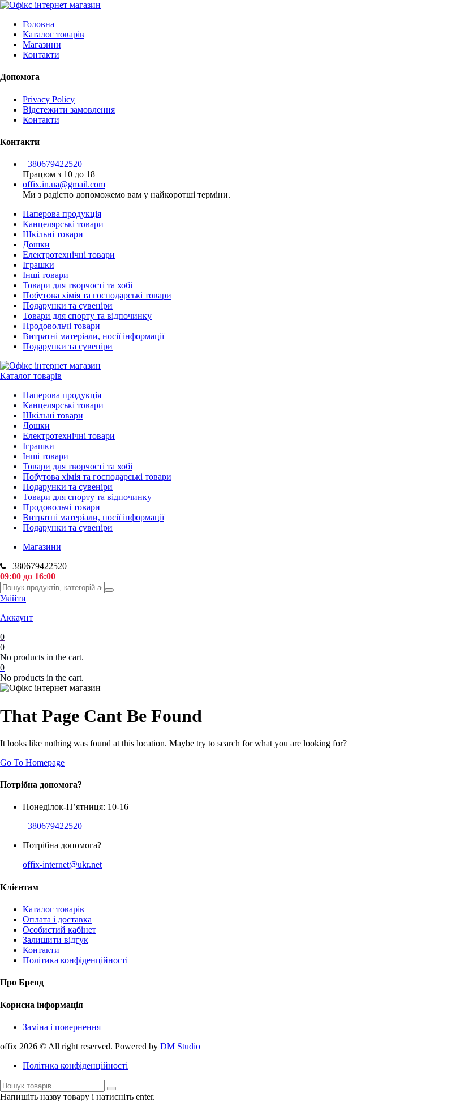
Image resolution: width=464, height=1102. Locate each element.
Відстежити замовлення (69, 109)
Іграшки (38, 265)
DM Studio (180, 1046)
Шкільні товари (53, 234)
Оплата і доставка (57, 919)
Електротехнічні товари (69, 254)
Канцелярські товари (63, 224)
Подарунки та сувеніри (68, 305)
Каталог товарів (53, 34)
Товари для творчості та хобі (77, 285)
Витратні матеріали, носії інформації (93, 336)
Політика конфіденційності (75, 960)
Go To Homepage (32, 762)
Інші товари (45, 275)
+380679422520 (52, 164)
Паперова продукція (62, 214)
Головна (38, 24)
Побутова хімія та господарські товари (97, 295)
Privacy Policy (49, 99)
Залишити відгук (55, 940)
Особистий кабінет (59, 929)
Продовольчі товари (61, 326)
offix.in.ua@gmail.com (64, 184)
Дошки (36, 244)
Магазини (42, 44)
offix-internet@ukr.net (62, 864)
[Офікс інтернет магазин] (50, 5)
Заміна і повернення (62, 1027)
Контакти (41, 54)
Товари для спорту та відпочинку (87, 316)
